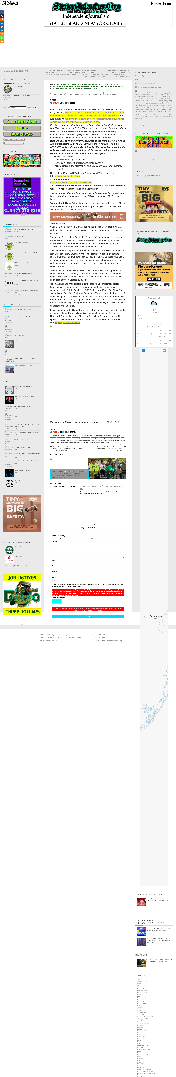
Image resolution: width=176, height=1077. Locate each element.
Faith (15, 389)
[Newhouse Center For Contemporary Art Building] (9, 328)
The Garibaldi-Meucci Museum (22, 309)
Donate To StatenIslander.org (154, 175)
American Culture (142, 981)
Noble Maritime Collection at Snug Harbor (25, 317)
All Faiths (17, 480)
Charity (53, 94)
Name (54, 560)
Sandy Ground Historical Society (23, 365)
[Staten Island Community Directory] (7, 83)
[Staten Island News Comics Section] (13, 143)
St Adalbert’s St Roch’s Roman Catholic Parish (26, 461)
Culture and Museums (143, 1023)
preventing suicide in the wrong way (80, 438)
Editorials (139, 1033)
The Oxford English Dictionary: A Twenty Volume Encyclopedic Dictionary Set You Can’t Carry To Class (158, 940)
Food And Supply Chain (143, 1049)
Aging (139, 979)
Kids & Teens (140, 1067)
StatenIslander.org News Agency (52, 634)
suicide (72, 440)
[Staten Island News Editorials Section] (13, 139)
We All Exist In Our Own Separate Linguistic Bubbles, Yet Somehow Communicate (158, 929)
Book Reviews (141, 1001)
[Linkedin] (2, 23)
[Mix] (2, 34)
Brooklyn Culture (141, 1003)
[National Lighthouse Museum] (9, 353)
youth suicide (105, 442)
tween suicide (81, 442)
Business (139, 1005)
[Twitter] (63, 103)
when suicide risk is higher (93, 442)
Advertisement (22, 215)
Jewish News (140, 1062)
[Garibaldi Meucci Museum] (9, 311)
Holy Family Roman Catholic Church (24, 396)
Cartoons (139, 1007)
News (20, 295)
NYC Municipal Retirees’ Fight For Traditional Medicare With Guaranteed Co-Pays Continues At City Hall (106, 475)
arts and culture (141, 987)
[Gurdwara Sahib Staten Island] (9, 408)
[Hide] (0, 45)
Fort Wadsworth (18, 341)
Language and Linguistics (144, 1069)
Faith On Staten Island (143, 1045)
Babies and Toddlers (142, 990)
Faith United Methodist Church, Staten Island (26, 432)
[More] (68, 103)
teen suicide (72, 442)
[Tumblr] (66, 103)
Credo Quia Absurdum (143, 1020)
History (139, 1053)
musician (68, 437)
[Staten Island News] (22, 121)
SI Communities (96, 94)
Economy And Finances (143, 1031)
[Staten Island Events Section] (22, 127)
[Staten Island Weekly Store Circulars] (22, 160)
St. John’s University (19, 557)
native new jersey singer (106, 437)
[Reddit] (54, 103)
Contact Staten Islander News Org (107, 640)
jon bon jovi (83, 435)
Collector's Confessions (143, 1012)
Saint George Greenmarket (21, 242)
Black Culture (140, 1000)
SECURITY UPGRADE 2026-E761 (58, 597)
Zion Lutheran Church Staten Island (23, 440)
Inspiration (140, 1058)
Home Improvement (142, 1055)
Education (140, 1034)
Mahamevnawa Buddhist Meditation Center (25, 414)
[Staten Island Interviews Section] (22, 134)
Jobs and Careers (141, 1064)
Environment (140, 1038)
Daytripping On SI (142, 1025)
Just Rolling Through (142, 1066)
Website (54, 571)
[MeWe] (2, 30)
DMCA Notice (98, 637)
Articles (139, 983)
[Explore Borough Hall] (7, 89)
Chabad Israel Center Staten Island (23, 386)
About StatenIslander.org (49, 640)
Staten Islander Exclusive (69, 96)
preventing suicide (64, 438)
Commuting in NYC (142, 1018)
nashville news (76, 437)
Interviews (140, 1060)
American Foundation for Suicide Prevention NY (84, 93)
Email (54, 566)
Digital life (140, 1027)
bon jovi (57, 435)
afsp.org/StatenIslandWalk (67, 176)
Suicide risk (110, 440)
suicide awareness (80, 440)
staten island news (118, 438)
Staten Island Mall (19, 237)
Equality (139, 1040)
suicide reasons (102, 440)
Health (71, 94)
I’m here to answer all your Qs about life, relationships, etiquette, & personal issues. (157, 899)
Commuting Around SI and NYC (145, 1016)
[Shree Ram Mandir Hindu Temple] (9, 426)
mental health (107, 435)
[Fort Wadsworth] (9, 344)
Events (66, 94)
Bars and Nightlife (142, 992)
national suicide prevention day (90, 437)
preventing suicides (96, 438)
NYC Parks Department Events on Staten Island (26, 263)
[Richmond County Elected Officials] (7, 97)
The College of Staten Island (21, 566)
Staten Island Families (111, 94)
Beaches (139, 994)
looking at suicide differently (95, 435)
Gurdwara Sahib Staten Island (22, 406)
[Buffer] (61, 103)
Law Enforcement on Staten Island (146, 1073)
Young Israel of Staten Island (22, 447)
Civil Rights (140, 1011)
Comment (55, 541)
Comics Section (141, 1014)
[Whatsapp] (2, 37)
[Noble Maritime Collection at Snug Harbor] (9, 319)
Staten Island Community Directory (22, 83)
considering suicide (66, 435)
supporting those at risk (61, 442)
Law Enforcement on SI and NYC (146, 1071)
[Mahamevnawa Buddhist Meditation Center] (9, 417)
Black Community (142, 998)
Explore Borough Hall (18, 86)
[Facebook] (51, 103)
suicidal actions (54, 440)
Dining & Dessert (141, 1029)
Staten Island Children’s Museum (23, 273)
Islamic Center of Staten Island (22, 470)
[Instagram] (58, 103)
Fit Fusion (140, 1047)
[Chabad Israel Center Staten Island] (9, 390)
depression (75, 435)
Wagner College (18, 547)
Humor (139, 1056)
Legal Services (141, 1075)
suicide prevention (91, 440)
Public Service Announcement (9, 533)
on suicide (117, 437)
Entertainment (141, 1036)
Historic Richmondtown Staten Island (24, 229)
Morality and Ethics (82, 94)
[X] (2, 16)
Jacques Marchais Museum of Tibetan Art (25, 358)
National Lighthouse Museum (22, 351)
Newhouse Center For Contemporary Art (25, 326)
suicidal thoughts (64, 440)
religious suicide (107, 438)
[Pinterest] (56, 103)
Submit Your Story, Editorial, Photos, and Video (59, 637)
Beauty (139, 996)
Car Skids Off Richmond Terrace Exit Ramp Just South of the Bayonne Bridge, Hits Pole (159, 960)
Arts (138, 985)
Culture (16, 231)
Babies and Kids (114, 93)
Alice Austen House (19, 335)
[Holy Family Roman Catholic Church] (9, 400)
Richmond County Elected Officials (22, 95)
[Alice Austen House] (9, 336)
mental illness (61, 437)
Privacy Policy (98, 634)
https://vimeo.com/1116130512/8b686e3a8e (71, 182)
